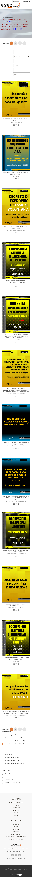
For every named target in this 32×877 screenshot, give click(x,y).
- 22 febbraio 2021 (16, 661)
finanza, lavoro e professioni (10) (12, 782)
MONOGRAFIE (16, 807)
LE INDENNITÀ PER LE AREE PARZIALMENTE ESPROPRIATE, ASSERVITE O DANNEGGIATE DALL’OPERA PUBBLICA (16, 390)
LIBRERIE (16, 831)
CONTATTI (16, 826)
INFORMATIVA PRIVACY (16, 839)
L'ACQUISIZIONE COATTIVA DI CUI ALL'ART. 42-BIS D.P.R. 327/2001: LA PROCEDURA (16, 712)
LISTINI (16, 815)
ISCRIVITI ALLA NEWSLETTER (16, 858)
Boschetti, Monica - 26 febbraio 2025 (16, 230)
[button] (21, 52)
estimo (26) (7, 773)
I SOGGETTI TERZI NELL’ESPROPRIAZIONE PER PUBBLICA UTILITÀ (16, 443)
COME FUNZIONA (16, 834)
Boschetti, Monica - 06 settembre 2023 (16, 501)
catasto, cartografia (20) (10, 735)
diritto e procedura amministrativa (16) (14, 763)
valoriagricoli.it (17, 29)
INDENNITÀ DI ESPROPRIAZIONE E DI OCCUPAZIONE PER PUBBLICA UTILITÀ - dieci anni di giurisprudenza (16, 336)
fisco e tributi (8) (8, 776)
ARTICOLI (16, 805)
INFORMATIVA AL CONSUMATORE (16, 836)
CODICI (16, 812)
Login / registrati (25, 1)
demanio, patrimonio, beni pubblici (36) (14, 741)
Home (2, 17)
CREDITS (16, 872)
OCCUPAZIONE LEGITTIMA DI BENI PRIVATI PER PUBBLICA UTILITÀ (16, 658)
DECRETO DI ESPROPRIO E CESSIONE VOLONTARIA (16, 227)
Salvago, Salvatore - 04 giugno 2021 (16, 607)
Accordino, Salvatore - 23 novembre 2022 (16, 553)
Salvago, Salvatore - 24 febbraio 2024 (16, 393)
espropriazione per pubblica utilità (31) (14, 744)
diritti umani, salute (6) (10, 754)
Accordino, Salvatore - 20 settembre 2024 (16, 284)
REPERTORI (16, 810)
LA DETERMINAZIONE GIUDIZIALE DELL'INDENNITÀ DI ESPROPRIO (16, 281)
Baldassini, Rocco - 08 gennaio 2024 (16, 445)
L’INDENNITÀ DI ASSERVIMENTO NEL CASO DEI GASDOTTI (16, 119)
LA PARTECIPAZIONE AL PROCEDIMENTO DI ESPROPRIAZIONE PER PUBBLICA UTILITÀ (16, 498)
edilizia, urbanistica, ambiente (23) (13, 738)
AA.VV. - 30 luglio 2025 (16, 122)
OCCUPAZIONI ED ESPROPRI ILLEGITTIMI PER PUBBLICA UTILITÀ (16, 551)
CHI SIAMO (16, 824)
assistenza (16, 1)
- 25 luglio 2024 (16, 339)
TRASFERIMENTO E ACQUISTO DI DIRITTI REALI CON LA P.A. (16, 173)
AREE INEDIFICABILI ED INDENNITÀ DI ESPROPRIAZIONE (16, 604)
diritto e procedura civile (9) (11, 757)
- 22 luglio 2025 (16, 176)
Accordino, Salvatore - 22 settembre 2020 (16, 715)
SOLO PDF (16, 829)
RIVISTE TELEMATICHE (16, 802)
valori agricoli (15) (8, 779)
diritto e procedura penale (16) (12, 760)
